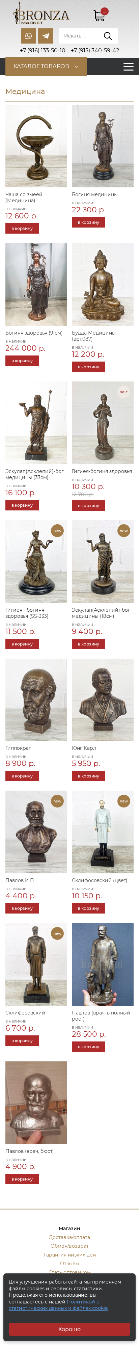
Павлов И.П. (20, 880)
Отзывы (69, 1264)
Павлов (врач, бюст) (29, 1151)
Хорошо (69, 1329)
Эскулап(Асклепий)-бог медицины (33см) (34, 474)
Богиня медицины (95, 194)
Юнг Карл (84, 748)
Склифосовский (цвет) (100, 880)
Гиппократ (18, 748)
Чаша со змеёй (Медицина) (24, 197)
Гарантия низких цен (70, 1255)
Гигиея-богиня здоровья (102, 471)
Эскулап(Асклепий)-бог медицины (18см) (101, 613)
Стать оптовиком (70, 1272)
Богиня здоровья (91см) (34, 333)
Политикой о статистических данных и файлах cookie (58, 1305)
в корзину (22, 228)
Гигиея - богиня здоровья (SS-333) (27, 613)
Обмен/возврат (70, 1246)
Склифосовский (25, 1013)
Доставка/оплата (69, 1237)
